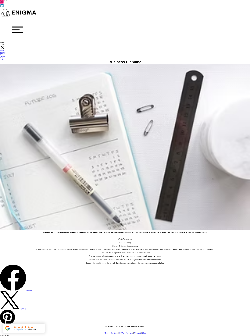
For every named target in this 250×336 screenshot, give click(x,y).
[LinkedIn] (2, 7)
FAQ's (2, 58)
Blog (1, 59)
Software (2, 53)
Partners (2, 55)
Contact (2, 56)
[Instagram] (2, 3)
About (2, 50)
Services (2, 52)
